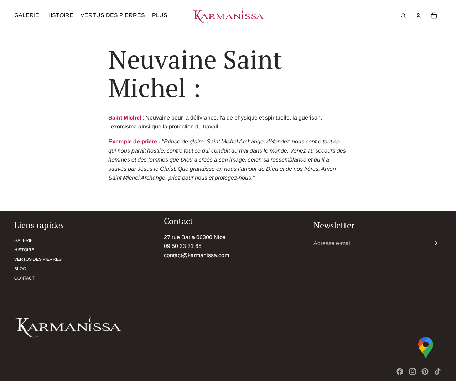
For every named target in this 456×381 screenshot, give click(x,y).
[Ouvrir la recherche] (403, 15)
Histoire (24, 249)
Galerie (23, 240)
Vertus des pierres (38, 259)
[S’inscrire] (435, 243)
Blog (20, 268)
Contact (24, 278)
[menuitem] (159, 15)
